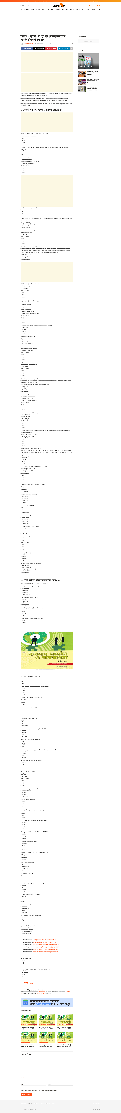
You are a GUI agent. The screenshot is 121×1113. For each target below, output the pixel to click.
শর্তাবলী (42, 1)
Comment (23, 1060)
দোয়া (88, 9)
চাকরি (67, 9)
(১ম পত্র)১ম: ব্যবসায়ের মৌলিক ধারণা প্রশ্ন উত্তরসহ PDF (44, 942)
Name (22, 1077)
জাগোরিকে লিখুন (47, 1)
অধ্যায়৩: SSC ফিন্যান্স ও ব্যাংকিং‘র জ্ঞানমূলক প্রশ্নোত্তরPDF (45, 952)
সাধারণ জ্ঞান (78, 9)
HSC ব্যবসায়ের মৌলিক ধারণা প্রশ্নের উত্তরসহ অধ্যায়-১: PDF (46, 944)
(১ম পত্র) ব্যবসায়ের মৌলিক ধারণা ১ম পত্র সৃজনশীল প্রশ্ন (44, 940)
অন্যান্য (71, 9)
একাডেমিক (26, 9)
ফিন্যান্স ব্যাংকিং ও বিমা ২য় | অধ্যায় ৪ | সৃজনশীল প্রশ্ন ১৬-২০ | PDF (92, 73)
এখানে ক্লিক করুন (41, 992)
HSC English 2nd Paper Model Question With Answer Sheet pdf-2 (92, 88)
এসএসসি (32, 9)
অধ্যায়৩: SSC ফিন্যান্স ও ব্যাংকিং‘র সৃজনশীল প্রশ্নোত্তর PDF (45, 949)
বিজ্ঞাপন (33, 1)
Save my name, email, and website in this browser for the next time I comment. (39, 1090)
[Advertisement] (60, 23)
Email (22, 1084)
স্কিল (52, 9)
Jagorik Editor (29, 43)
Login (22, 5)
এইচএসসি (38, 9)
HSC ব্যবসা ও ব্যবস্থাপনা (39, 43)
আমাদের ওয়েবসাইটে (41, 993)
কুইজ (83, 9)
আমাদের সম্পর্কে (23, 1)
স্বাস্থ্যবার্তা (57, 9)
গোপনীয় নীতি (29, 1)
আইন (63, 9)
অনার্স (43, 9)
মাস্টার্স (47, 9)
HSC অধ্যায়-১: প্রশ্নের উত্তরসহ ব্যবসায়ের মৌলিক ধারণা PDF (46, 947)
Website (50, 1084)
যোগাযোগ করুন (37, 1)
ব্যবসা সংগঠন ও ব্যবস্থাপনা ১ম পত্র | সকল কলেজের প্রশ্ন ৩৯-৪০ (93, 81)
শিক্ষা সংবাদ (93, 9)
